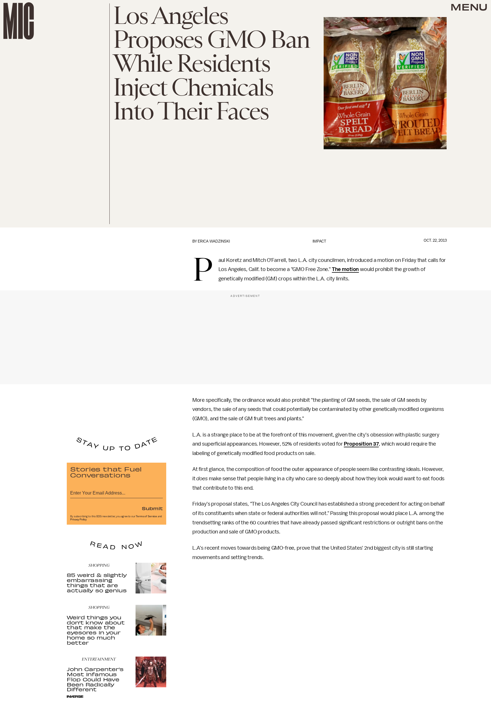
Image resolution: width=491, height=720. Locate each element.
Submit (152, 508)
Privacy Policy (78, 519)
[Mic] (18, 21)
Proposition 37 (361, 444)
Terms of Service (146, 516)
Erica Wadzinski (214, 241)
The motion (345, 269)
